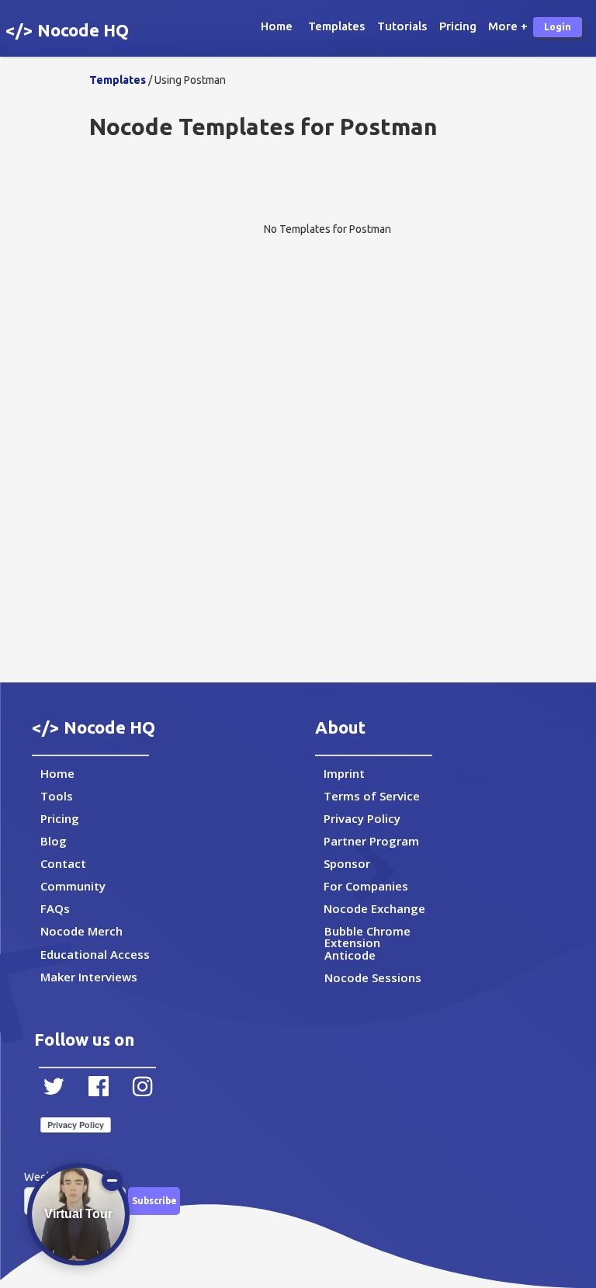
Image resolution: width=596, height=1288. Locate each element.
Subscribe (154, 1201)
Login (557, 27)
